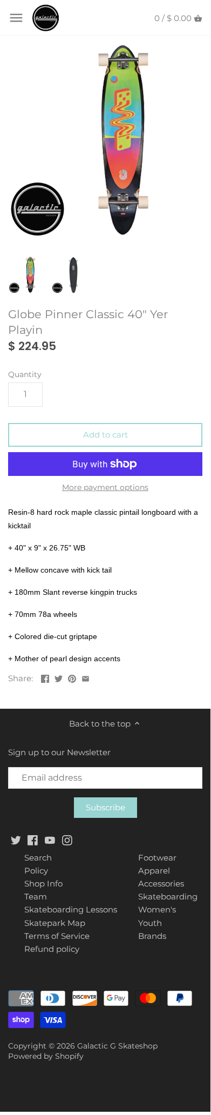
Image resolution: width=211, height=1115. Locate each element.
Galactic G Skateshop (117, 1046)
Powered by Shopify (46, 1056)
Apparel (154, 870)
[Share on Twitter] (59, 677)
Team (35, 896)
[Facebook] (33, 839)
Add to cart (105, 434)
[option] (27, 275)
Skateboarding (168, 896)
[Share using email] (85, 677)
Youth (150, 923)
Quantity (25, 374)
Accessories (161, 883)
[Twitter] (16, 839)
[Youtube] (50, 839)
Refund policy (51, 949)
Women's (157, 909)
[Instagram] (67, 839)
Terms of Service (57, 936)
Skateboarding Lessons (70, 909)
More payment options (105, 487)
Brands (152, 936)
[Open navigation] (16, 18)
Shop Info (43, 883)
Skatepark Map (54, 923)
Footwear (157, 857)
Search (38, 857)
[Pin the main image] (72, 677)
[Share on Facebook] (45, 677)
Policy (36, 870)
